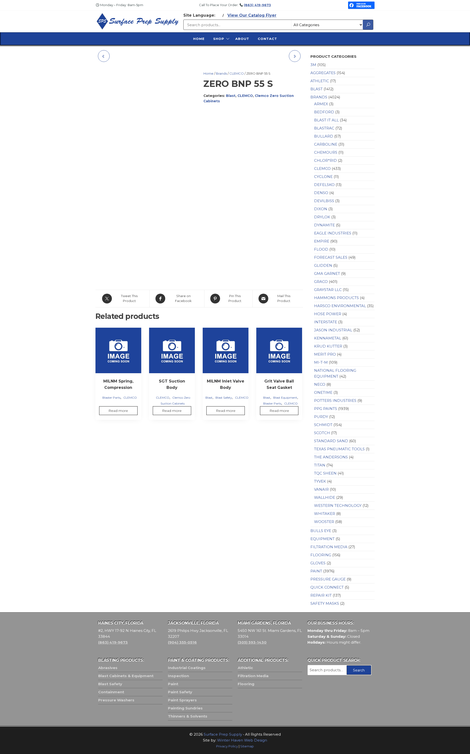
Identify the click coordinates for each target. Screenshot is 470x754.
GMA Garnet (327, 273)
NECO (319, 384)
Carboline (325, 144)
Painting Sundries (185, 708)
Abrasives (108, 667)
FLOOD (321, 249)
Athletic (319, 81)
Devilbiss (324, 200)
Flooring (320, 555)
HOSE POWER (327, 314)
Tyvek (320, 481)
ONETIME (323, 392)
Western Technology (338, 505)
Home (199, 39)
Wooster (324, 521)
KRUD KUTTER (328, 346)
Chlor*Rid (325, 160)
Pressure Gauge (328, 579)
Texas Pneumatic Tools (339, 449)
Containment (111, 692)
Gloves (318, 563)
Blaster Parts (111, 397)
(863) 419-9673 (257, 5)
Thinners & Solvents (187, 716)
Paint (316, 571)
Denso (321, 192)
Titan (319, 465)
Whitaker (324, 513)
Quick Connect (327, 587)
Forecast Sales (330, 257)
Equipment (322, 538)
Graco (321, 281)
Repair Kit (321, 595)
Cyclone (323, 176)
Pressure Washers (116, 700)
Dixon (320, 209)
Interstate (325, 322)
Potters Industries (335, 400)
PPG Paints (325, 408)
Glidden (323, 265)
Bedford (324, 112)
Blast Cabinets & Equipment (125, 675)
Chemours (325, 152)
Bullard (323, 136)
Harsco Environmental (340, 305)
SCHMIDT (323, 424)
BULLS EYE (320, 530)
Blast (230, 96)
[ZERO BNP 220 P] (104, 56)
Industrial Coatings (187, 667)
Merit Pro (325, 354)
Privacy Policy (227, 746)
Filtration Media (328, 547)
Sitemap (247, 746)
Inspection (178, 675)
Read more (118, 410)
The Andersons (331, 457)
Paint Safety (180, 692)
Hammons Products (336, 297)
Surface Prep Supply (223, 734)
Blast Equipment (285, 397)
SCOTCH (322, 432)
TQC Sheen (325, 473)
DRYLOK (322, 217)
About (242, 39)
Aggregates (323, 72)
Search (359, 670)
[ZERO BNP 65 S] (295, 56)
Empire (321, 241)
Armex (321, 104)
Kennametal (327, 338)
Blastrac (324, 128)
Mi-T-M (321, 362)
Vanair (321, 489)
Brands (221, 73)
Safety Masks (324, 603)
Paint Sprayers (182, 700)
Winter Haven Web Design (242, 740)
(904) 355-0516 (182, 642)
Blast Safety (223, 397)
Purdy (321, 416)
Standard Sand (331, 441)
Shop (218, 39)
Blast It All (326, 120)
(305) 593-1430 (252, 642)
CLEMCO (236, 73)
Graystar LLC (328, 289)
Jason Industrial (333, 330)
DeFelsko (324, 184)
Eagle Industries (332, 233)
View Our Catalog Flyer (251, 15)
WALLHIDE (324, 497)
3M (313, 64)
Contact (267, 39)
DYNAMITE (324, 225)
